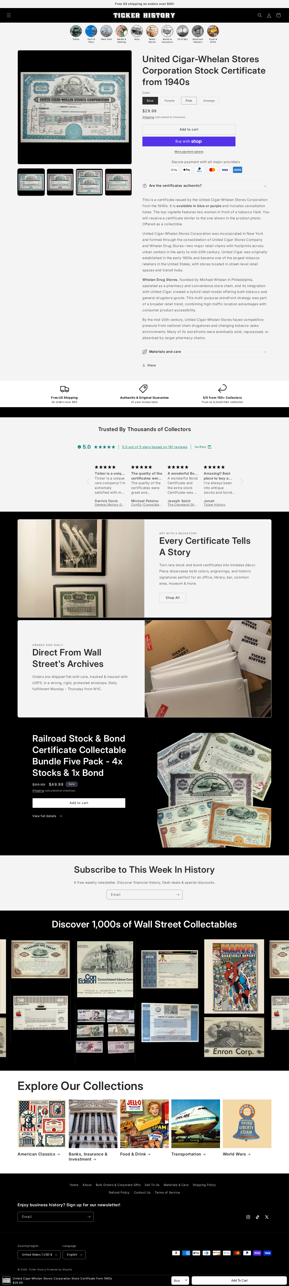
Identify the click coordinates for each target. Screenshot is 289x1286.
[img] (110, 467)
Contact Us (142, 1192)
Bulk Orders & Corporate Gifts (118, 1185)
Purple (172, 101)
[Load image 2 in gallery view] (60, 182)
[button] (9, 15)
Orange (211, 101)
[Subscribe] (177, 895)
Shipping (148, 117)
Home (74, 1185)
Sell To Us (152, 1185)
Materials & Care (176, 1185)
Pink (189, 100)
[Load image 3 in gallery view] (89, 182)
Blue (150, 100)
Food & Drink (133, 1154)
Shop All (173, 598)
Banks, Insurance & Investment (88, 1157)
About (87, 1185)
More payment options (189, 151)
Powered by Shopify (59, 1269)
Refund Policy (119, 1192)
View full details (44, 816)
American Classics (36, 1154)
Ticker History (37, 1269)
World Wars (234, 1154)
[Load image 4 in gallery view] (118, 182)
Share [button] (151, 365)
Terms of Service (167, 1192)
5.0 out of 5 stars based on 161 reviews (154, 447)
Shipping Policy (204, 1185)
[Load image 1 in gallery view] (31, 182)
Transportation (186, 1154)
